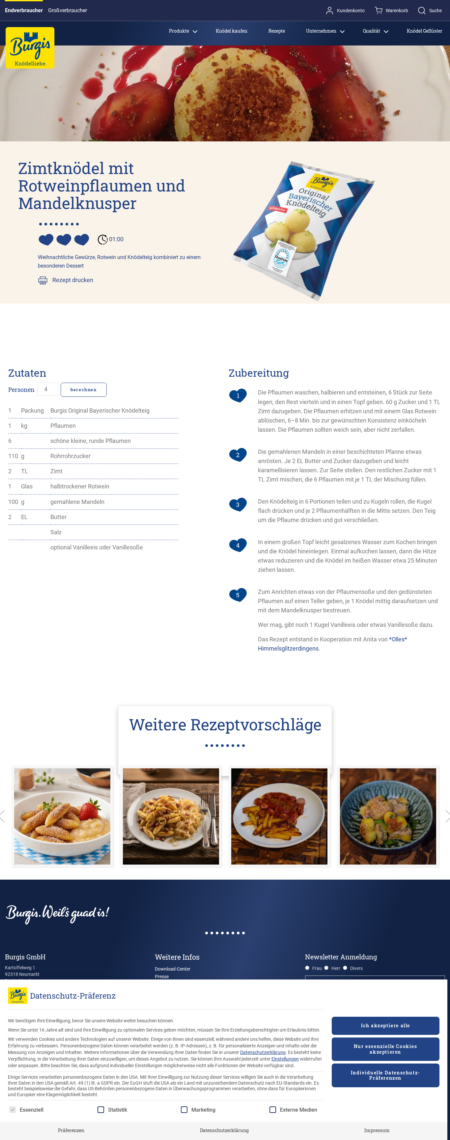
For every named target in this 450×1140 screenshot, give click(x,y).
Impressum (377, 1130)
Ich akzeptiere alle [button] (385, 1025)
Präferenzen (71, 1130)
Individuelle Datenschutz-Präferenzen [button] (385, 1075)
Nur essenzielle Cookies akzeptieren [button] (385, 1049)
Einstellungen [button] (285, 1059)
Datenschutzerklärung (263, 1052)
